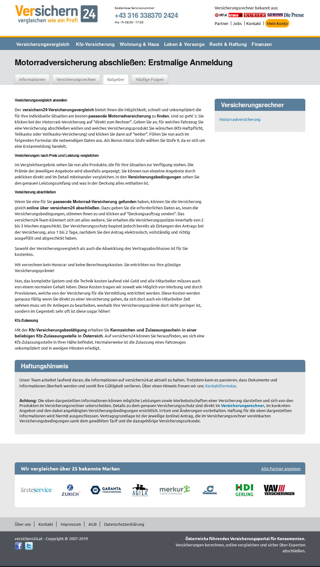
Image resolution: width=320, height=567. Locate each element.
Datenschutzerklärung (124, 524)
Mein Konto (277, 23)
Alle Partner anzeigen (281, 468)
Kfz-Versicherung (95, 44)
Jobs (237, 23)
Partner (221, 23)
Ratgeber (115, 79)
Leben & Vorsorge (184, 44)
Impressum (71, 524)
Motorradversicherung (240, 119)
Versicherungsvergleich (43, 44)
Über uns (23, 524)
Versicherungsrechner (76, 79)
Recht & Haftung (228, 44)
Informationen (32, 79)
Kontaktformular (220, 385)
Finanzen (262, 44)
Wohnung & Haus (139, 44)
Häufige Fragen (150, 79)
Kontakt (253, 23)
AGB (92, 524)
